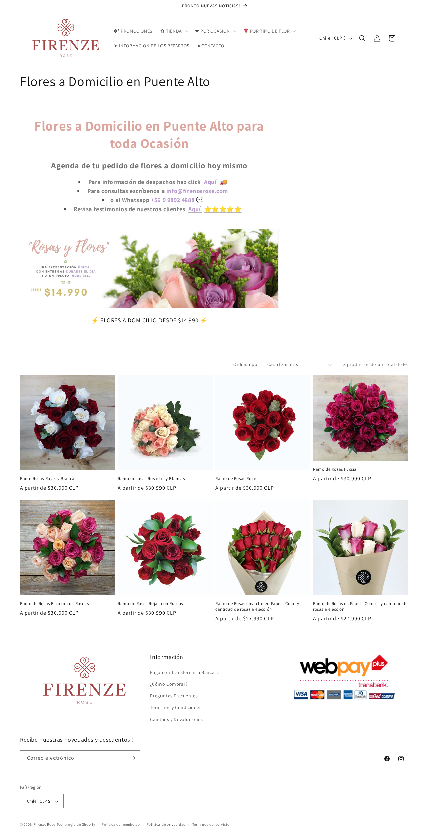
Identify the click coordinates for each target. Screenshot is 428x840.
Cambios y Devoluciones (176, 720)
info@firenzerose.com (197, 191)
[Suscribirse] (132, 758)
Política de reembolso (121, 824)
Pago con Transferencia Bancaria (185, 672)
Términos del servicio (211, 824)
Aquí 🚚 (215, 182)
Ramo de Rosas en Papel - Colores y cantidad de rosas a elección (360, 606)
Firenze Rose (45, 824)
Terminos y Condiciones (175, 707)
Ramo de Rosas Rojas (236, 478)
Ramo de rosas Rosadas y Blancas (151, 478)
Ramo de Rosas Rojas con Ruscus (150, 603)
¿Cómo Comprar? (168, 684)
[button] (173, 31)
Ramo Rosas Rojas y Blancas (48, 478)
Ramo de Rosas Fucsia (335, 469)
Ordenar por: (246, 364)
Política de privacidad (166, 824)
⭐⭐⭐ (215, 209)
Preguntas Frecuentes (174, 696)
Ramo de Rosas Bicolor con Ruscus (54, 603)
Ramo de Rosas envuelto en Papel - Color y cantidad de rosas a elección (257, 606)
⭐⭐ (233, 209)
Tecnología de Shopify (76, 824)
